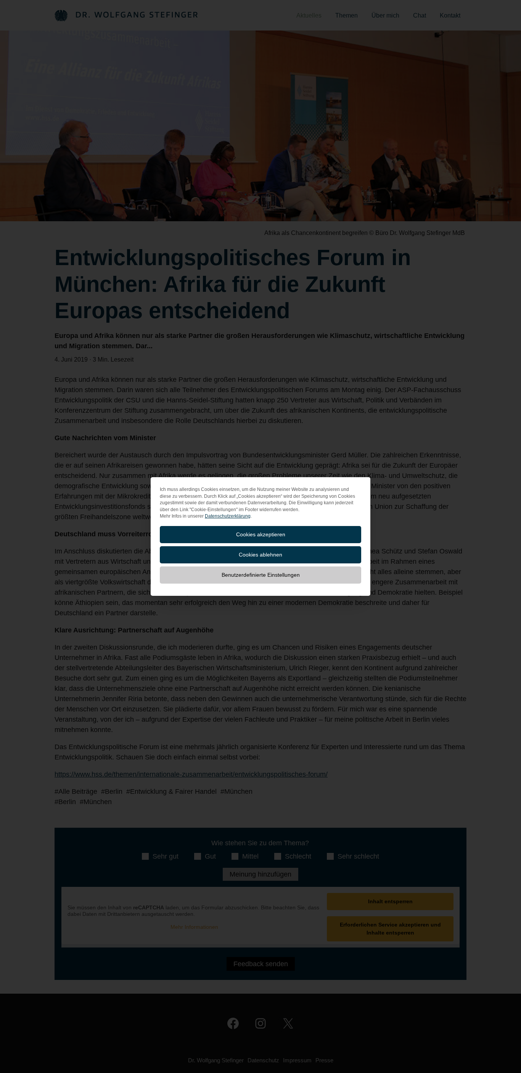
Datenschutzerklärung (228, 516)
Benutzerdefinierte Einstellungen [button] (261, 575)
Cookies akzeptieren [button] (260, 534)
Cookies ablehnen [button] (260, 555)
